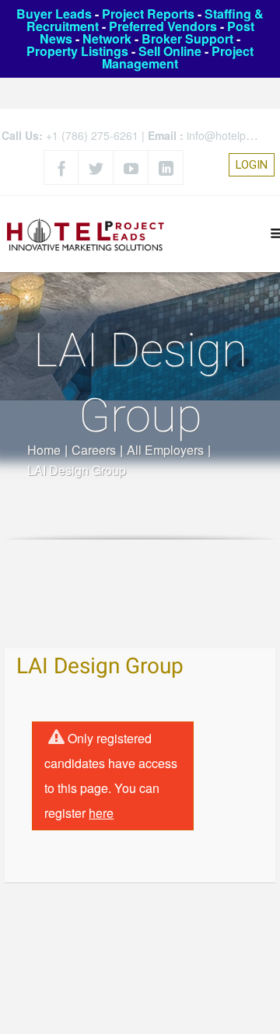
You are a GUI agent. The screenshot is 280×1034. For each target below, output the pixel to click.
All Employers (165, 450)
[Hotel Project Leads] (85, 234)
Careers (94, 450)
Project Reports (148, 14)
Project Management (178, 57)
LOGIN (252, 165)
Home (44, 450)
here (101, 813)
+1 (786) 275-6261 (92, 135)
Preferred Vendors (163, 26)
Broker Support (187, 38)
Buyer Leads (54, 14)
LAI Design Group (100, 666)
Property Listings (77, 51)
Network (106, 38)
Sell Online (169, 51)
